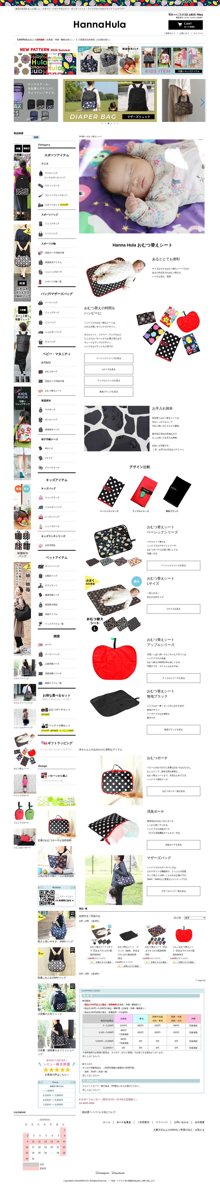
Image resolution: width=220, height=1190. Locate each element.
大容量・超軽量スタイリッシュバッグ (56, 1052)
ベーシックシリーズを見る (108, 358)
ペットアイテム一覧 (54, 624)
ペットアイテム (57, 557)
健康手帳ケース (52, 595)
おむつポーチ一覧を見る (173, 791)
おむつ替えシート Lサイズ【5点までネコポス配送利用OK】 (101, 951)
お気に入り (184, 33)
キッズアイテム (57, 480)
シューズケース (52, 526)
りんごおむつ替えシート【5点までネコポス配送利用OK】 (184, 951)
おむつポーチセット (59, 709)
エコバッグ (50, 341)
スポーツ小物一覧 (53, 281)
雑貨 (57, 636)
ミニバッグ (50, 322)
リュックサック (52, 223)
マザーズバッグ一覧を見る (173, 891)
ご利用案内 (143, 1122)
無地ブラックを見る (109, 392)
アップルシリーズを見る (108, 380)
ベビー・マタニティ (57, 354)
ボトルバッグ (51, 419)
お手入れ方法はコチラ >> (170, 449)
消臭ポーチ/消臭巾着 (54, 252)
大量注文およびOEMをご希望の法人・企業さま (179, 1129)
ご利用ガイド (169, 33)
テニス (44, 163)
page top (201, 980)
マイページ (198, 33)
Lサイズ (48, 458)
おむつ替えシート (53, 391)
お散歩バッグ (51, 576)
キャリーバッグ (52, 566)
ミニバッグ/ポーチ (53, 272)
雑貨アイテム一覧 (53, 683)
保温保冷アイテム (53, 262)
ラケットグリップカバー (56, 195)
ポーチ (48, 644)
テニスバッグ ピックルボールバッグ (51, 175)
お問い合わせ (181, 1122)
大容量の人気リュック (50, 1013)
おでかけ (46, 362)
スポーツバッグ (49, 214)
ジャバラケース (52, 467)
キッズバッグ (48, 488)
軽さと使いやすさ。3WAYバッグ (55, 941)
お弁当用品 (50, 545)
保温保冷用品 (51, 604)
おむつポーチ (51, 371)
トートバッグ (51, 233)
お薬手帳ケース (52, 664)
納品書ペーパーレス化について (99, 1112)
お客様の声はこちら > (57, 1074)
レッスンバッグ (52, 517)
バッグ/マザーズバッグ (57, 294)
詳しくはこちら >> (91, 1056)
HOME (82, 136)
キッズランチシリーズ (53, 536)
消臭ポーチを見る (173, 845)
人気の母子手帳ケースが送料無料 (56, 876)
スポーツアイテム (56, 155)
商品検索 (18, 133)
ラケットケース (52, 185)
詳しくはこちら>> (90, 1075)
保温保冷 (46, 400)
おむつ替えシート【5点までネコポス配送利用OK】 (156, 951)
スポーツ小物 (48, 243)
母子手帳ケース (49, 439)
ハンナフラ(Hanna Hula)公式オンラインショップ (183, 2)
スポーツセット (56, 205)
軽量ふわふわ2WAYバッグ (52, 977)
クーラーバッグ (52, 654)
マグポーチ (50, 409)
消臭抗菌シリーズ (53, 673)
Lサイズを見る (109, 369)
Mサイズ (49, 448)
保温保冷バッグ (52, 429)
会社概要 (200, 1122)
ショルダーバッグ (53, 332)
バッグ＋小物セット (59, 725)
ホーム (106, 1122)
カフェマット (51, 585)
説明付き (84, 916)
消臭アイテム (51, 614)
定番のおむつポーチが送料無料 (55, 840)
